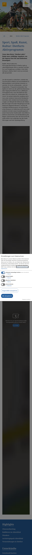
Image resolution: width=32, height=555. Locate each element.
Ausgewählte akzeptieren (9, 290)
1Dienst (8, 274)
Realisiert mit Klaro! (26, 299)
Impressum (4, 268)
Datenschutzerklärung (22, 267)
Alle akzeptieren (7, 296)
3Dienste (8, 285)
